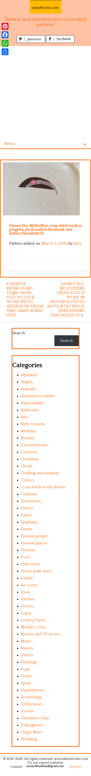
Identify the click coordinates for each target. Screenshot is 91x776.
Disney (27, 508)
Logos (26, 613)
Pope (25, 669)
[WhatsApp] (5, 43)
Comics (27, 480)
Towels (27, 711)
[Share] (5, 52)
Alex (77, 243)
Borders (28, 438)
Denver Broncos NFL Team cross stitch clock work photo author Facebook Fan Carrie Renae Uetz (25, 299)
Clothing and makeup (40, 473)
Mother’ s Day (33, 627)
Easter (26, 515)
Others (27, 655)
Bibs (24, 417)
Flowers (28, 550)
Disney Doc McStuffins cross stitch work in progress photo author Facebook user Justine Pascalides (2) (66, 299)
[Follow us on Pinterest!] (31, 41)
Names (27, 648)
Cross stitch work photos (43, 487)
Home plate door (36, 571)
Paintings (29, 662)
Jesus (25, 592)
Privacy (75, 767)
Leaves (27, 606)
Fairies (26, 529)
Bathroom (30, 410)
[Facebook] (5, 35)
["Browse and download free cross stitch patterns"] (45, 7)
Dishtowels (31, 501)
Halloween (30, 564)
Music (26, 641)
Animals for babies (37, 396)
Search (18, 333)
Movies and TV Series (40, 634)
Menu (9, 144)
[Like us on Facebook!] (60, 41)
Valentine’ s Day (35, 718)
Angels (27, 382)
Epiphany (29, 522)
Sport (26, 683)
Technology (31, 697)
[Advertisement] (45, 91)
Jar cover (29, 585)
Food (25, 557)
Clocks (27, 466)
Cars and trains (34, 445)
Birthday (28, 431)
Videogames (32, 725)
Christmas (30, 459)
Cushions (29, 494)
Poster (26, 676)
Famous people (34, 536)
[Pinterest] (5, 26)
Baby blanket (32, 403)
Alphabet (29, 375)
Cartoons (29, 452)
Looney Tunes (33, 620)
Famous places (34, 543)
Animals (28, 389)
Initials (27, 578)
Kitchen (28, 599)
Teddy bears (32, 704)
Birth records (32, 424)
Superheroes (32, 690)
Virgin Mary (32, 732)
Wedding (29, 739)
